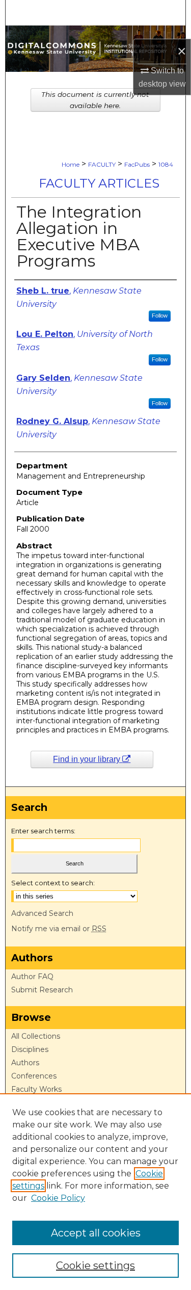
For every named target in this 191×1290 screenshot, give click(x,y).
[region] (95, 1191)
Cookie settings (95, 1265)
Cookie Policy (58, 1198)
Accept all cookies (96, 1233)
